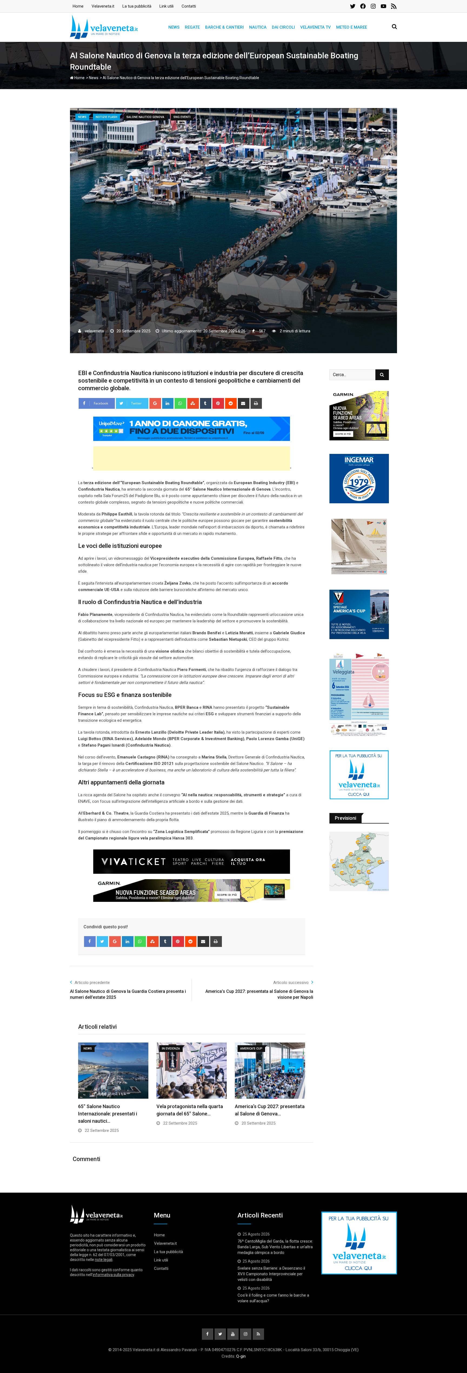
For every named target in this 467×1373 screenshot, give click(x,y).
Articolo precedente (92, 982)
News (173, 27)
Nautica (257, 27)
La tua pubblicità (136, 6)
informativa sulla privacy (113, 1275)
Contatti (189, 6)
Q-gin (241, 1356)
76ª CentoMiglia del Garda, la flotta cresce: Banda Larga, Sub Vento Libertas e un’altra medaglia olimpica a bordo (275, 1247)
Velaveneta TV (315, 27)
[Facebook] (90, 941)
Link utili (166, 6)
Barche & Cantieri (224, 27)
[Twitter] (102, 941)
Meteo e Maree (351, 27)
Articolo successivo (291, 982)
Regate (192, 27)
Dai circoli (283, 27)
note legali (103, 1259)
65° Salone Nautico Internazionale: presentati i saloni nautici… (107, 1114)
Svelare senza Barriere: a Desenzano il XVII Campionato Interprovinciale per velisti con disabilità (271, 1274)
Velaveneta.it (103, 6)
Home (78, 6)
